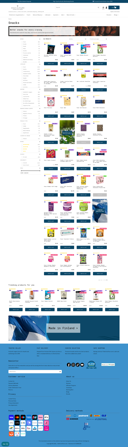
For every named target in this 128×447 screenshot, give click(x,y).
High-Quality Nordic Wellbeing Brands (63, 1)
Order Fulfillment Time (14, 387)
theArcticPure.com (62, 443)
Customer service (12, 11)
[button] (103, 7)
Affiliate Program (71, 385)
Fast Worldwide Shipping (24, 1)
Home (9, 19)
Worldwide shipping (32, 11)
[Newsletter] (60, 371)
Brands (68, 394)
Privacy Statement (13, 403)
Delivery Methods (13, 385)
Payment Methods (13, 383)
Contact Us (11, 381)
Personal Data (12, 401)
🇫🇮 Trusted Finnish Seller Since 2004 (102, 1)
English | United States (115, 11)
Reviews (68, 383)
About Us (68, 381)
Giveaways (69, 387)
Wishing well (41, 11)
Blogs (67, 392)
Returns (10, 390)
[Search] (98, 7)
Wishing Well (69, 390)
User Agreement (12, 405)
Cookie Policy (12, 399)
